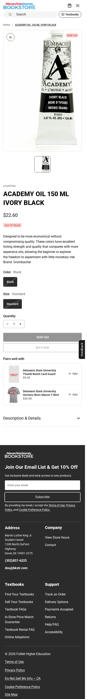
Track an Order (55, 594)
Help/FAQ (52, 624)
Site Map (11, 694)
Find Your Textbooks (19, 594)
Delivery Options (56, 602)
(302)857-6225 (16, 560)
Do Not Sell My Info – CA (22, 678)
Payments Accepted (59, 609)
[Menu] (78, 6)
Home (6, 24)
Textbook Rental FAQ (20, 630)
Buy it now (42, 347)
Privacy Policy (15, 670)
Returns (50, 617)
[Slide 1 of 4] (42, 164)
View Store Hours (57, 537)
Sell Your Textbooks (19, 602)
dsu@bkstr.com (16, 568)
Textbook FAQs (15, 609)
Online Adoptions (17, 637)
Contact (50, 545)
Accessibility (54, 632)
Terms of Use (57, 505)
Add (74, 373)
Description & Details (22, 418)
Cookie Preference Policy (34, 509)
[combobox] (35, 14)
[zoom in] (10, 37)
